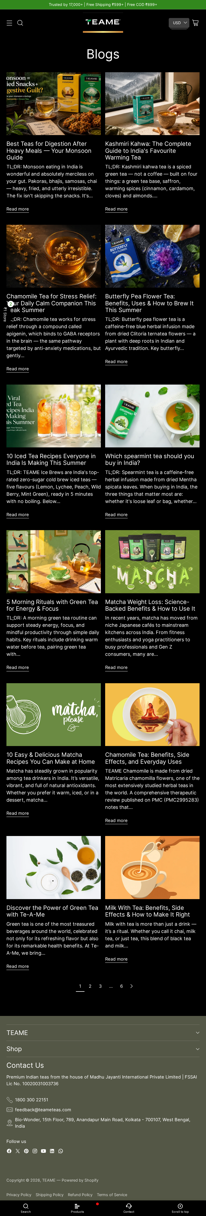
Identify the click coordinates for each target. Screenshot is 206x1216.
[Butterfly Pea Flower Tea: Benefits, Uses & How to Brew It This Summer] (152, 256)
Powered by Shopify (80, 1180)
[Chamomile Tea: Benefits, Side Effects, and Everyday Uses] (152, 714)
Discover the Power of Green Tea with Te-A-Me (52, 911)
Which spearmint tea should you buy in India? (149, 459)
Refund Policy (80, 1194)
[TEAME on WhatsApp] (60, 1152)
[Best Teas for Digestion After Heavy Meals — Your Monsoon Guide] (53, 103)
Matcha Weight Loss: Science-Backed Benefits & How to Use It (150, 605)
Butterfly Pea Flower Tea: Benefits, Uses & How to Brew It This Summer (149, 303)
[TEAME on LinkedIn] (52, 1152)
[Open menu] (9, 22)
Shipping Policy (50, 1194)
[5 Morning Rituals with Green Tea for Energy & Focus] (53, 561)
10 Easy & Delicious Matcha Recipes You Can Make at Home (50, 758)
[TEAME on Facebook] (9, 1152)
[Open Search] (19, 22)
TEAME (49, 1180)
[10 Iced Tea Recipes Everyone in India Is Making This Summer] (53, 416)
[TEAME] (103, 22)
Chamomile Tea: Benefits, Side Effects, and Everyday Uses (147, 758)
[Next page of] (131, 986)
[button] (5, 314)
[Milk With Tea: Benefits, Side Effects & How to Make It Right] (152, 867)
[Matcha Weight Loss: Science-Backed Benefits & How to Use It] (152, 561)
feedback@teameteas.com (43, 1109)
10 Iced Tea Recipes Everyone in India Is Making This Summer (51, 459)
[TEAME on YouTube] (43, 1152)
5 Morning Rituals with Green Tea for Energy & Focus (52, 605)
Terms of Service (112, 1194)
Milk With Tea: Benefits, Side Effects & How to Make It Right (147, 911)
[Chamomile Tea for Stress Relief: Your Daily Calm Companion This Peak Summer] (53, 256)
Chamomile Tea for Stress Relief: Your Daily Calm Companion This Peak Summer (51, 303)
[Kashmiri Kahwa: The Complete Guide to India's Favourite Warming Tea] (152, 103)
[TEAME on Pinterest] (26, 1152)
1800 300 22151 (31, 1099)
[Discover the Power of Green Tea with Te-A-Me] (53, 867)
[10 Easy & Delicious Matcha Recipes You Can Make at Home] (53, 714)
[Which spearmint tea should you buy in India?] (152, 416)
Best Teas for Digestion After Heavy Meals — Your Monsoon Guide (48, 150)
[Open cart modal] (195, 22)
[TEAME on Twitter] (17, 1152)
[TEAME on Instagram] (35, 1152)
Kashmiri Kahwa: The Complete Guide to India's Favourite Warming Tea (148, 150)
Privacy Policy (18, 1194)
